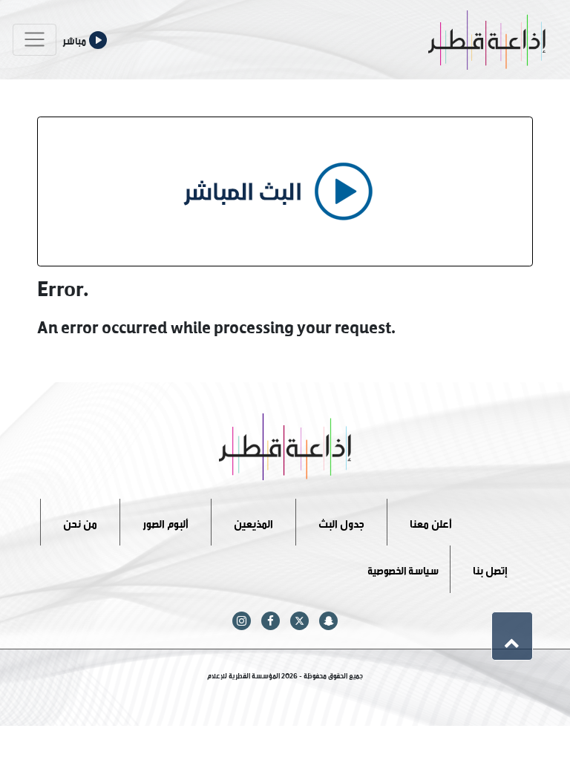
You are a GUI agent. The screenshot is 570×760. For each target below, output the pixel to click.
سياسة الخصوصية (403, 569)
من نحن (80, 521)
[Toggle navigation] (34, 40)
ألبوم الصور (165, 521)
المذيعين (253, 521)
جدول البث (341, 521)
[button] (512, 636)
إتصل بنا (490, 569)
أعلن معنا (431, 521)
